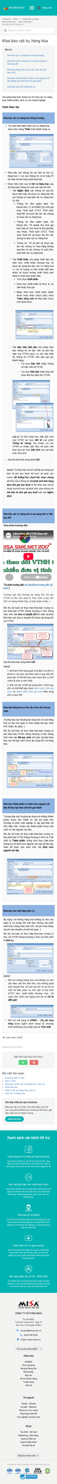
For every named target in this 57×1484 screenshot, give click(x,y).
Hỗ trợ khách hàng (28, 1378)
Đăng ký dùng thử (28, 1368)
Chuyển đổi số (28, 1445)
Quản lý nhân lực (28, 1439)
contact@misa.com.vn (30, 1330)
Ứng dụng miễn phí (28, 1413)
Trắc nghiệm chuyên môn (28, 1417)
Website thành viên (27, 1456)
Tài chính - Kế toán (28, 1432)
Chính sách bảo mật (42, 1464)
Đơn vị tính (10, 1081)
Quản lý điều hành (28, 1442)
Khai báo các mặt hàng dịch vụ (21, 87)
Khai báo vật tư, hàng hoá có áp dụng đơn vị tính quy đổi (27, 62)
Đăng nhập (28, 1372)
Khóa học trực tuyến (28, 1410)
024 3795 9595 (31, 1335)
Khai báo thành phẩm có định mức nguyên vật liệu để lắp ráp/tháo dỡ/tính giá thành (28, 79)
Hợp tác (28, 1375)
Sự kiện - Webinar (29, 1407)
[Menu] (32, 7)
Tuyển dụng (28, 1382)
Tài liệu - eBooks (28, 1403)
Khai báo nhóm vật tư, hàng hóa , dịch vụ (25, 1084)
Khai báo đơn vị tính (14, 1078)
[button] (23, 1062)
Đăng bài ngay (14, 1119)
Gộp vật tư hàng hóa (15, 1093)
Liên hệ (28, 1385)
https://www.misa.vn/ (31, 1339)
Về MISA (28, 1362)
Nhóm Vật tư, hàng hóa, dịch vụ (20, 1090)
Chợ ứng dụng (28, 1365)
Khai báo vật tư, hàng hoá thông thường (25, 55)
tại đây (28, 584)
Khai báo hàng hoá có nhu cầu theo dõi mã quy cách (26, 71)
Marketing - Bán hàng (28, 1435)
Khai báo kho (11, 1087)
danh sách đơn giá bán (29, 691)
